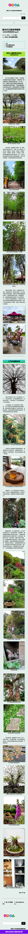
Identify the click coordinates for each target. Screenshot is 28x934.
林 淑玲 (15, 35)
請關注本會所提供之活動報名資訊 (12, 932)
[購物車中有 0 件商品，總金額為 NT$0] (24, 14)
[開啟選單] (14, 23)
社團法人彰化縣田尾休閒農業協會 (18, 928)
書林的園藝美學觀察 (13, 37)
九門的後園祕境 (9, 47)
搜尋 (23, 18)
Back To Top (22, 892)
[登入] (21, 14)
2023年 (6, 37)
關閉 (22, 932)
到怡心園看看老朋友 (10, 45)
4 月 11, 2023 (5, 35)
